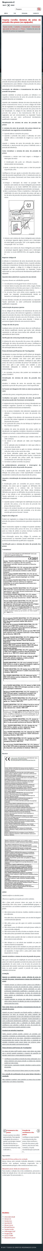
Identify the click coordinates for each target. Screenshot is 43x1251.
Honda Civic (8, 1221)
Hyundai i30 (8, 1223)
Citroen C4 (7, 1219)
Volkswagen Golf (9, 1231)
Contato (36, 13)
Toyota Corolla (7, 27)
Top (15, 13)
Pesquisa (24, 13)
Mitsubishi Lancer (9, 1238)
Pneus (23, 29)
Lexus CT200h (8, 1236)
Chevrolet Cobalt (9, 1217)
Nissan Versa (8, 1225)
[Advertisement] (21, 55)
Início (6, 13)
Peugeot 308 (8, 1233)
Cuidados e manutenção (22, 27)
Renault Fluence (9, 1227)
